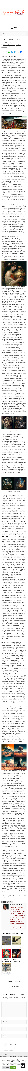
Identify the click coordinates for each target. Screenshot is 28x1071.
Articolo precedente (14, 981)
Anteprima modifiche (9, 466)
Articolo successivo (14, 986)
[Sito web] (14, 1036)
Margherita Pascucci (7, 536)
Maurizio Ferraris (6, 587)
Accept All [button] (13, 1067)
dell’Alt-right (12, 853)
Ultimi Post (10, 902)
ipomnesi (19, 590)
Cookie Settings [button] (6, 1067)
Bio (4, 902)
